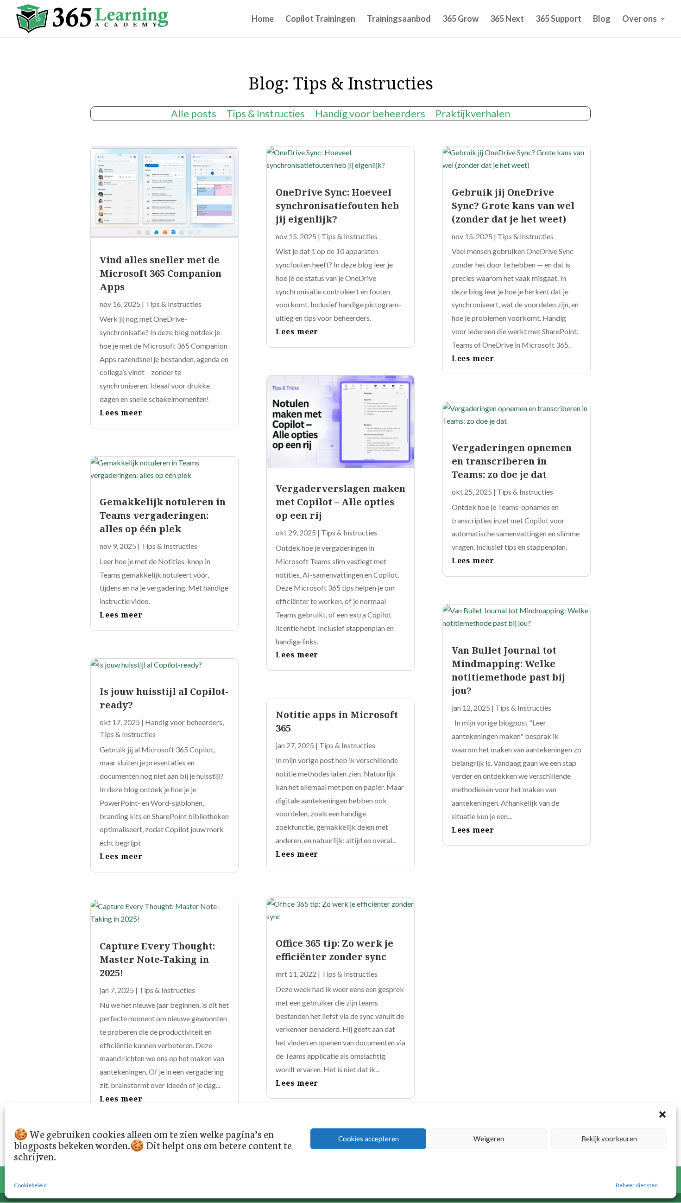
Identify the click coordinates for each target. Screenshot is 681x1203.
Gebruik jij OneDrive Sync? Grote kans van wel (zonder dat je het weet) (513, 205)
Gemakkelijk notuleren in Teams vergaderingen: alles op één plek (163, 515)
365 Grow (460, 19)
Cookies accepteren (368, 1138)
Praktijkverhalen (472, 115)
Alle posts (193, 115)
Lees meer (121, 412)
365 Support (558, 19)
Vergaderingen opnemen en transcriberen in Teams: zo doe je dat (512, 461)
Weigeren (488, 1138)
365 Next (507, 19)
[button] (662, 1114)
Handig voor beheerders (370, 115)
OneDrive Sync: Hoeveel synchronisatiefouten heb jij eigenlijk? (337, 205)
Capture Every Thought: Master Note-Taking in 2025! (157, 959)
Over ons (639, 19)
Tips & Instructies (266, 115)
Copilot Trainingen (320, 19)
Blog (602, 19)
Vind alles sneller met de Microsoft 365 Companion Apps (160, 273)
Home (263, 19)
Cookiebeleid (30, 1185)
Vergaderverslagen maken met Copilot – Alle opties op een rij (340, 502)
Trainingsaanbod (399, 19)
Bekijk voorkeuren (609, 1138)
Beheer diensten (637, 1185)
